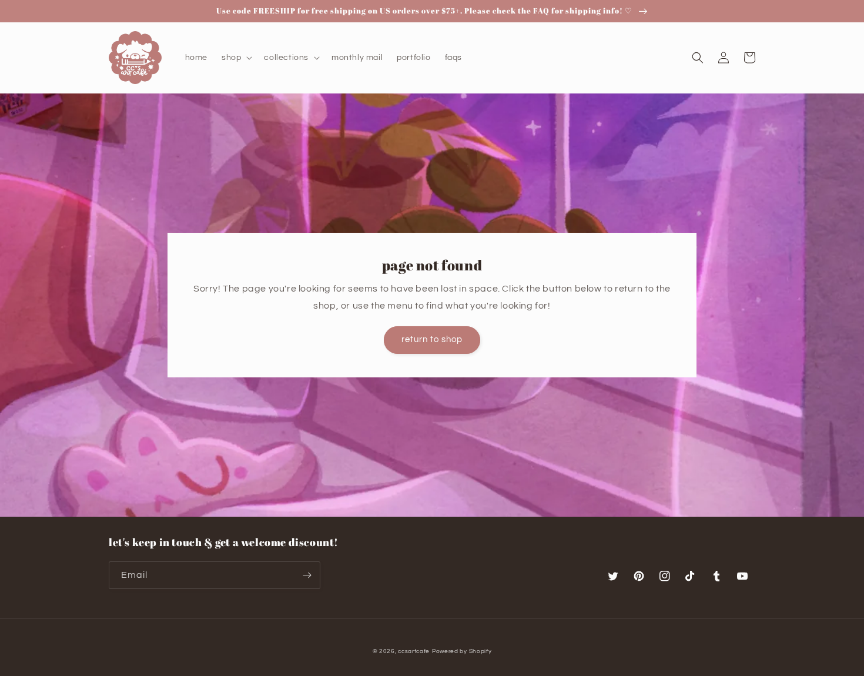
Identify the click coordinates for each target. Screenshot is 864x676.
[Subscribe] (307, 575)
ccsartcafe (414, 651)
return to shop (432, 339)
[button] (236, 57)
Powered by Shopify (462, 651)
